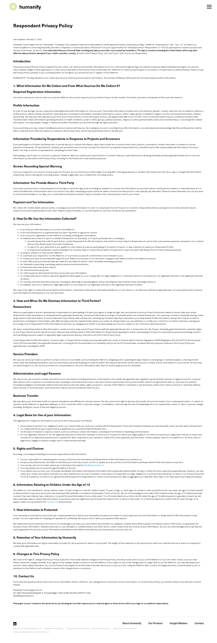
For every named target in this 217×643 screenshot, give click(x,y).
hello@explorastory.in (93, 465)
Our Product (155, 623)
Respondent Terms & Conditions (78, 629)
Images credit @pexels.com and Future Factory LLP (31, 632)
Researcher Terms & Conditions (125, 629)
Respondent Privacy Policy (54, 629)
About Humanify (131, 623)
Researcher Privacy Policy (101, 629)
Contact (199, 623)
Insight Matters (179, 623)
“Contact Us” (52, 502)
